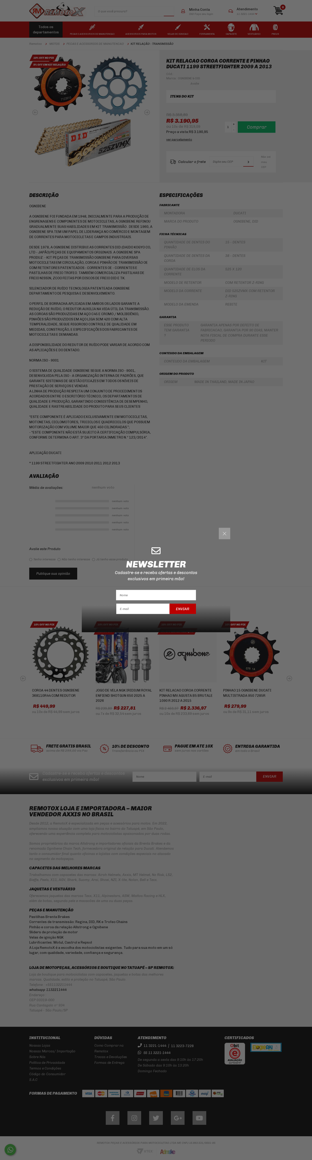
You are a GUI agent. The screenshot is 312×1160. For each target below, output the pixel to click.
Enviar (182, 609)
